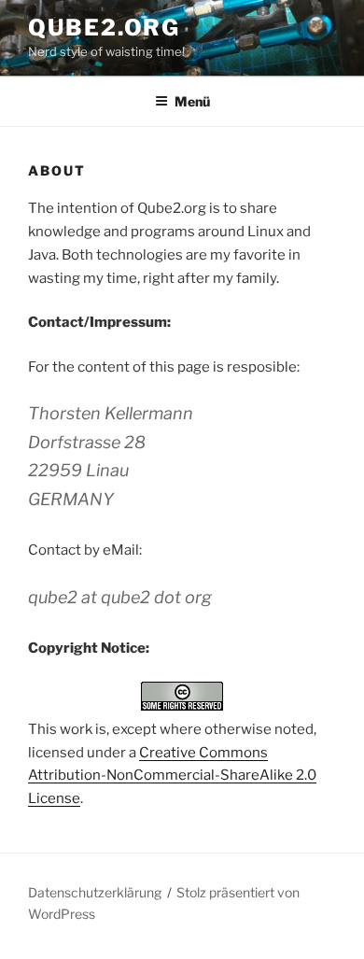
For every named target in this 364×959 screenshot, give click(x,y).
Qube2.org (104, 27)
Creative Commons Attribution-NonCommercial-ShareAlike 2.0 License (172, 776)
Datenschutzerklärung (94, 892)
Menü (192, 101)
